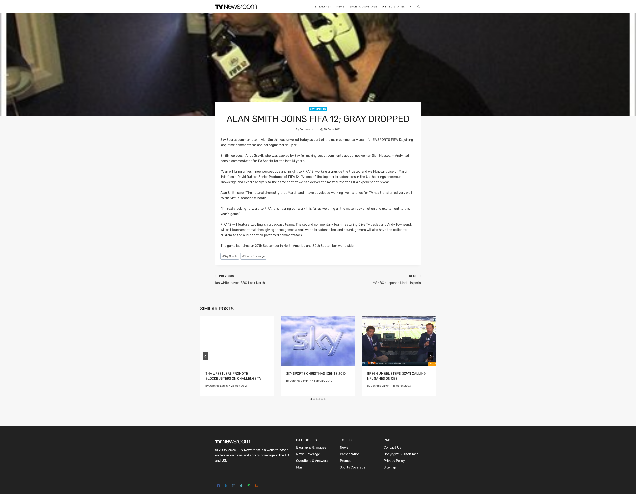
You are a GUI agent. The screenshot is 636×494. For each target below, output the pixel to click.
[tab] (311, 399)
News (341, 6)
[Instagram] (233, 485)
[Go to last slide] (205, 356)
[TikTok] (241, 485)
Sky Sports (318, 109)
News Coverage (308, 454)
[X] (226, 485)
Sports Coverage (363, 6)
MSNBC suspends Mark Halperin (397, 279)
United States (393, 6)
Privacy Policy (394, 461)
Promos (345, 461)
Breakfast (323, 6)
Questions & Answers (312, 461)
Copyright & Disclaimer (401, 454)
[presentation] (237, 341)
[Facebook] (218, 485)
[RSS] (256, 485)
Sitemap (390, 467)
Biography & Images (311, 447)
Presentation (350, 454)
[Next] (430, 356)
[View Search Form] (418, 6)
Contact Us (392, 447)
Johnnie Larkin (309, 129)
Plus (299, 467)
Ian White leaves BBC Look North (240, 279)
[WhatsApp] (249, 485)
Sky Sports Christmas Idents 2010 (316, 374)
